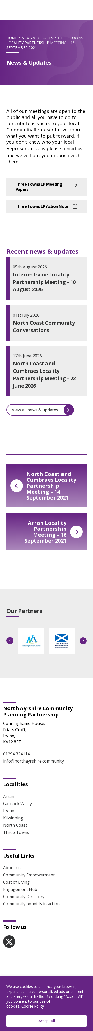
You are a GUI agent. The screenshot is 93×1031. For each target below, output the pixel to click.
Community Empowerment (29, 875)
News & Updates (37, 37)
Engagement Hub (20, 889)
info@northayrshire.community (33, 761)
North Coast (15, 825)
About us (12, 868)
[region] (46, 1003)
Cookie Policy (32, 1006)
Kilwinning (13, 818)
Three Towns (16, 832)
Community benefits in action (31, 904)
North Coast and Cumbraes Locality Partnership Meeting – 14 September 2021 (51, 485)
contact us (72, 148)
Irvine (8, 811)
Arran (8, 796)
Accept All (46, 1020)
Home (11, 37)
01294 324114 (16, 754)
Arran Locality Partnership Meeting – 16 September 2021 (45, 531)
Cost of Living (16, 882)
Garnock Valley (17, 803)
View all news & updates (35, 410)
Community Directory (23, 896)
